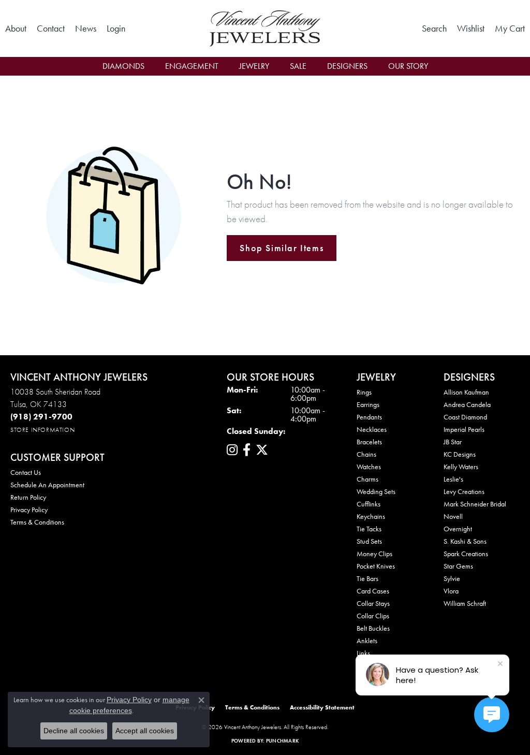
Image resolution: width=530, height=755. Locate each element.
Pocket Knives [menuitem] (376, 566)
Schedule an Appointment (47, 484)
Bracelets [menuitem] (369, 441)
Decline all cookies (73, 731)
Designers (347, 66)
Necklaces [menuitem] (372, 429)
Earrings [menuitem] (368, 404)
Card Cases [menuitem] (373, 591)
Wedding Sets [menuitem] (376, 491)
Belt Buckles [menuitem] (373, 628)
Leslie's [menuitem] (453, 479)
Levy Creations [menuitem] (464, 491)
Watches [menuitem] (369, 466)
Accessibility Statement (322, 707)
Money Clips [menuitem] (374, 553)
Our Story (408, 66)
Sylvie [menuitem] (452, 578)
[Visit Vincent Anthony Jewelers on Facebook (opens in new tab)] (247, 450)
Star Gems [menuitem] (458, 566)
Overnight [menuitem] (458, 528)
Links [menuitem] (363, 653)
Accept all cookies (144, 731)
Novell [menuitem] (453, 516)
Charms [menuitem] (367, 479)
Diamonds (123, 66)
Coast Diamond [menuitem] (465, 417)
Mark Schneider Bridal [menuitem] (475, 504)
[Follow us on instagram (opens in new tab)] (232, 450)
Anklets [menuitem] (367, 640)
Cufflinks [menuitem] (368, 504)
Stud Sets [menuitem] (369, 541)
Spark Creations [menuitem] (466, 553)
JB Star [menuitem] (453, 441)
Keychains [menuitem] (371, 516)
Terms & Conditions (37, 522)
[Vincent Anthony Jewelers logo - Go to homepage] (264, 28)
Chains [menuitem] (366, 454)
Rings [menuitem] (364, 392)
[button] (116, 28)
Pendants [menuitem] (369, 417)
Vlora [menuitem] (451, 591)
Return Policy (28, 497)
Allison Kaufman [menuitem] (466, 392)
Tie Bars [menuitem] (367, 578)
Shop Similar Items (281, 248)
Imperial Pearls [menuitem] (464, 429)
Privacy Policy (29, 509)
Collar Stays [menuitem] (373, 603)
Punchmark (282, 740)
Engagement (191, 66)
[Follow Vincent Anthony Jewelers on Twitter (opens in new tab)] (262, 450)
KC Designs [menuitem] (460, 454)
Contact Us (25, 472)
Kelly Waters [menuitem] (461, 466)
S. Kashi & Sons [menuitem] (465, 541)
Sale (298, 66)
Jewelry (254, 66)
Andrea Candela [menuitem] (467, 404)
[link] (15, 28)
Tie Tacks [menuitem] (369, 528)
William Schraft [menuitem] (465, 603)
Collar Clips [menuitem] (373, 615)
